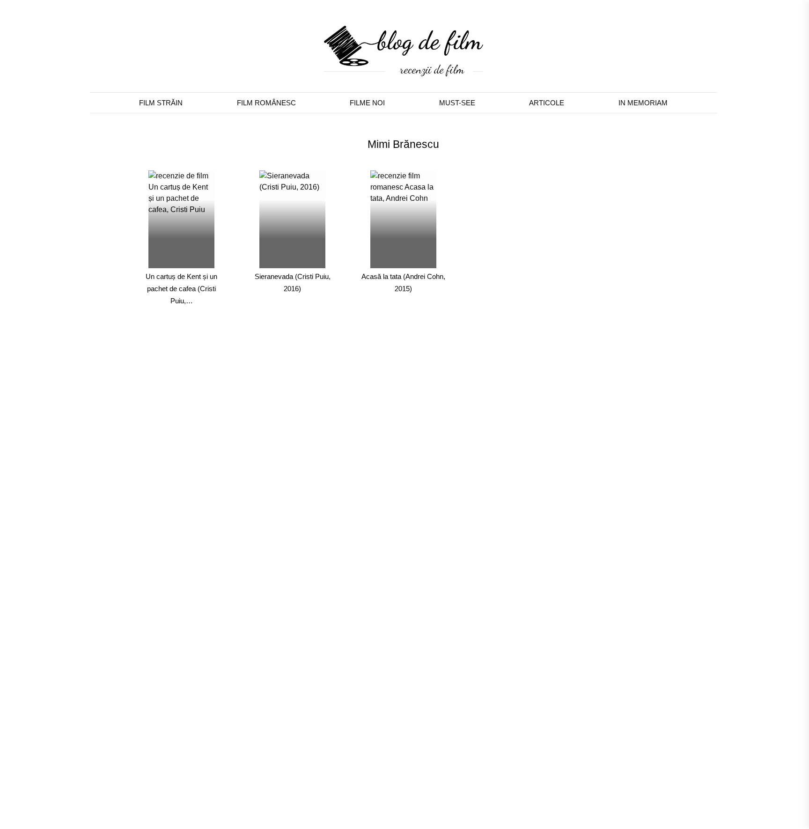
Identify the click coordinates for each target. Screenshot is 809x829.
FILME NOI (367, 103)
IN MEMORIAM (643, 103)
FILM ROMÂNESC (266, 103)
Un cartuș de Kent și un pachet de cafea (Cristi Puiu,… (181, 288)
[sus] (772, 797)
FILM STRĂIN (161, 103)
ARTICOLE (546, 103)
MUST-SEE (457, 103)
